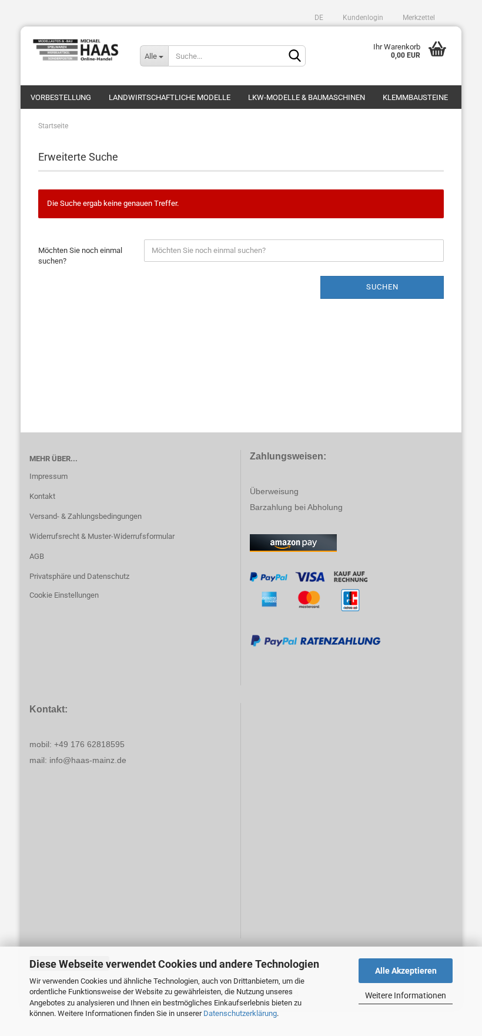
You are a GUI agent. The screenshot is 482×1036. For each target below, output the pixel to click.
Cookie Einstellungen (64, 595)
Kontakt (42, 496)
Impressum (48, 476)
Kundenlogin (362, 18)
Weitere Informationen (405, 995)
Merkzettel (418, 18)
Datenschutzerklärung (240, 1013)
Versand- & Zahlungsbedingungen (85, 516)
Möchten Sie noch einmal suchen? (80, 256)
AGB (36, 556)
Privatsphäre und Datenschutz (79, 576)
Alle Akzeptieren (406, 970)
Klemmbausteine (415, 97)
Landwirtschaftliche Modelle (169, 97)
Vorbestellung (61, 97)
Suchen (382, 286)
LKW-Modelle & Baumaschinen (306, 97)
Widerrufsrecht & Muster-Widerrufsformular (102, 536)
